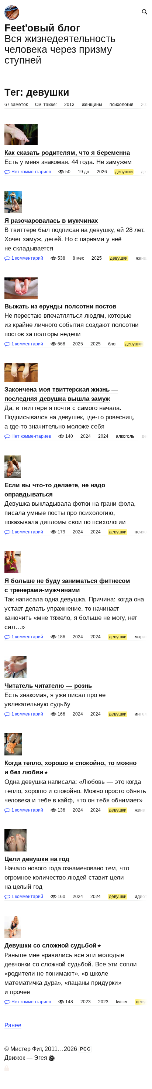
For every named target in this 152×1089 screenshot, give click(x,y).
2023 (103, 1001)
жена (140, 810)
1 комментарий (26, 258)
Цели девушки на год (36, 859)
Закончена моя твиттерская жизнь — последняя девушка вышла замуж (61, 394)
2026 (102, 171)
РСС (85, 1049)
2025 (96, 258)
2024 (103, 436)
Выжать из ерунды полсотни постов (60, 306)
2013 (69, 104)
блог (112, 343)
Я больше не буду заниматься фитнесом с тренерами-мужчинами (67, 585)
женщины (92, 104)
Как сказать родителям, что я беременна (67, 152)
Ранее (12, 1025)
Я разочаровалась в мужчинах (51, 220)
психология (122, 104)
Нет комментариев (30, 171)
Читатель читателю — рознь (48, 685)
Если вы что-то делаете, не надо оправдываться (54, 490)
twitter (122, 1001)
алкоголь (125, 436)
